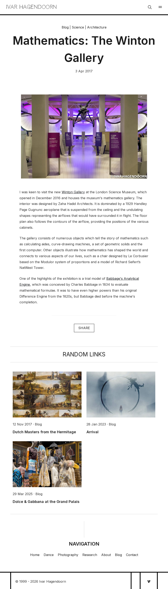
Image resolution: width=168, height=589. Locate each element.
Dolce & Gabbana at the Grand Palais (46, 501)
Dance (49, 555)
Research (89, 555)
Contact (132, 555)
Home (35, 555)
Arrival (92, 432)
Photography (68, 555)
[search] (149, 7)
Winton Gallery (73, 192)
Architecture (97, 27)
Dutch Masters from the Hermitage (44, 432)
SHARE (84, 328)
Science (78, 27)
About (106, 555)
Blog (65, 27)
